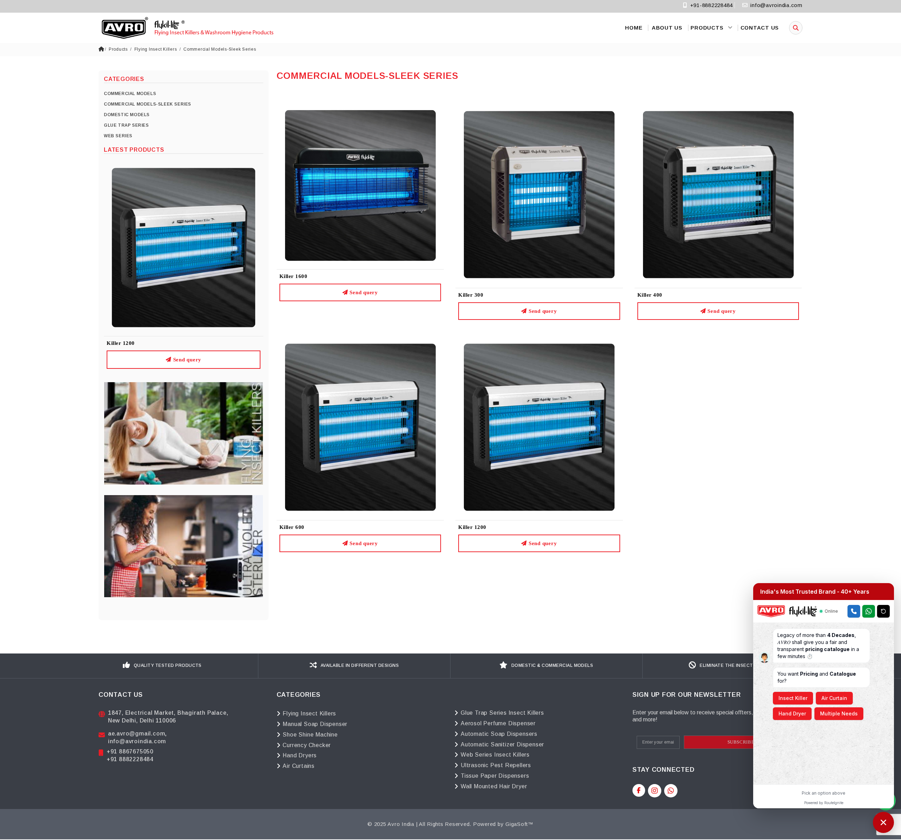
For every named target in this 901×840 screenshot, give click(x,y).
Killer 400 (649, 295)
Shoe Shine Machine (310, 735)
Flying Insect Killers (155, 49)
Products (118, 49)
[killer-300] (539, 194)
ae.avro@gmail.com (136, 734)
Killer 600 (291, 527)
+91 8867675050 (130, 751)
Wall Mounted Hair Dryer (494, 786)
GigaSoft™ (519, 824)
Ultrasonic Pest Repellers (496, 765)
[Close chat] (883, 822)
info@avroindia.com (776, 5)
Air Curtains (299, 766)
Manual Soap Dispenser (315, 724)
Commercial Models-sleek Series (219, 49)
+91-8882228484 (710, 5)
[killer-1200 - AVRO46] (183, 247)
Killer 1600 (293, 276)
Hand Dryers (300, 755)
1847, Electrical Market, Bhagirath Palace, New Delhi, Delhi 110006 (168, 717)
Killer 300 (470, 295)
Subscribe (741, 742)
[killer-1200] (539, 427)
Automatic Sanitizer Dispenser (502, 744)
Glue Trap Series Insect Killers (502, 713)
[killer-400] (718, 194)
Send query (186, 359)
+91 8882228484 (130, 759)
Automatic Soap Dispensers (499, 734)
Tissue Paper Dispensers (495, 776)
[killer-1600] (360, 185)
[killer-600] (360, 427)
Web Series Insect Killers (495, 755)
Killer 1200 (121, 343)
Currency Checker (307, 745)
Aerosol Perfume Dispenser (498, 723)
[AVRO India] (187, 28)
